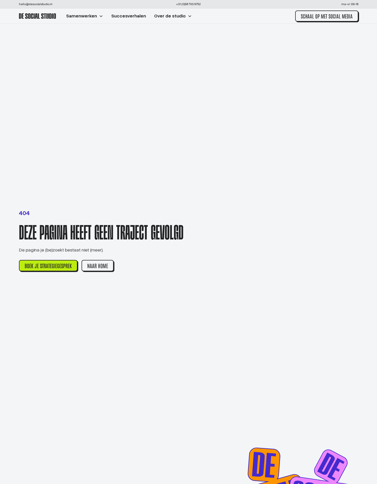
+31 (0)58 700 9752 (188, 4)
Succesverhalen (128, 16)
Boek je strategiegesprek (48, 265)
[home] (37, 16)
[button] (84, 16)
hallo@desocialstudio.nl (35, 4)
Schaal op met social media (327, 16)
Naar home (97, 265)
